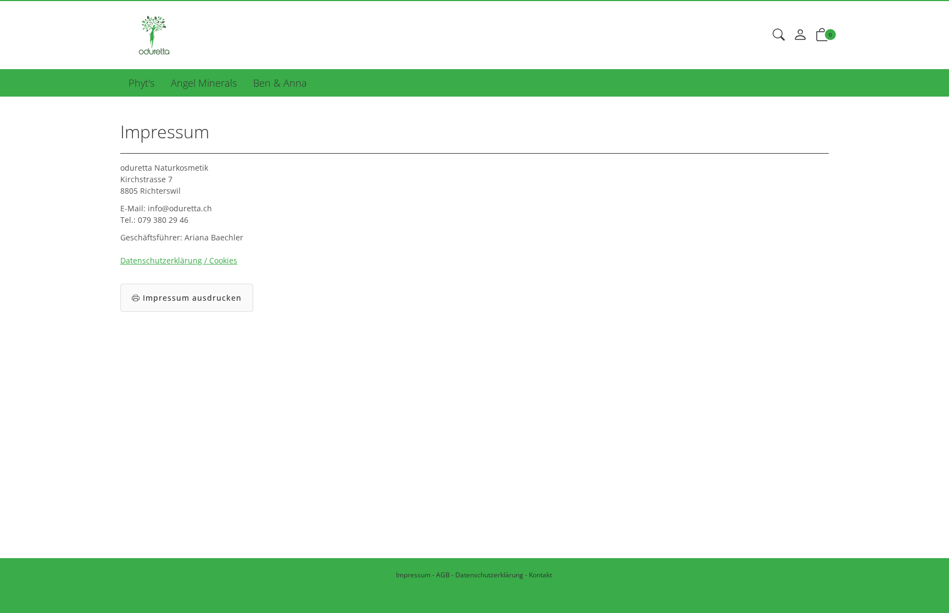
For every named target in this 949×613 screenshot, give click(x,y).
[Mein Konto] (800, 35)
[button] (779, 35)
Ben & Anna (280, 82)
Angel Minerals (204, 82)
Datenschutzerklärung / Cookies (178, 260)
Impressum (413, 575)
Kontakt (540, 575)
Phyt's (141, 82)
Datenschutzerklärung (489, 575)
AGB (443, 575)
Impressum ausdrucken (192, 298)
